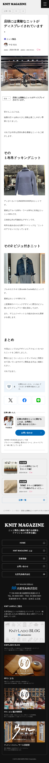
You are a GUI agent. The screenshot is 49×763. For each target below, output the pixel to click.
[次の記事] (23, 11)
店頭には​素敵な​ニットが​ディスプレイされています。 (29, 98)
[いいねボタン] (9, 386)
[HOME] (14, 4)
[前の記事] (16, 11)
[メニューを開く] (45, 4)
